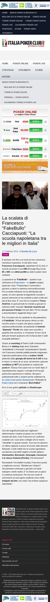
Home (4, 13)
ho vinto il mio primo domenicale (18, 380)
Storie (18, 29)
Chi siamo (5, 544)
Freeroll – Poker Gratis (16, 97)
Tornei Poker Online (12, 21)
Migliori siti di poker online (16, 17)
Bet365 (16, 140)
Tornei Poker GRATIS (35, 21)
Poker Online (39, 17)
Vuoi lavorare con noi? (10, 561)
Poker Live (7, 25)
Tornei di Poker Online (15, 92)
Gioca (36, 121)
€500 (25, 121)
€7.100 (24, 156)
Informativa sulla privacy (10, 565)
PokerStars (17, 149)
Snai (17, 121)
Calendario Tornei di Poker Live (20, 102)
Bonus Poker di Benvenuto (23, 13)
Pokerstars (19, 282)
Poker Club (7, 383)
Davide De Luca (29, 251)
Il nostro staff (6, 548)
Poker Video (30, 29)
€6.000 (24, 130)
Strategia (7, 29)
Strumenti (7, 33)
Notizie (6, 77)
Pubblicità (5, 557)
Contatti (4, 553)
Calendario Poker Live (26, 25)
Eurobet (15, 156)
